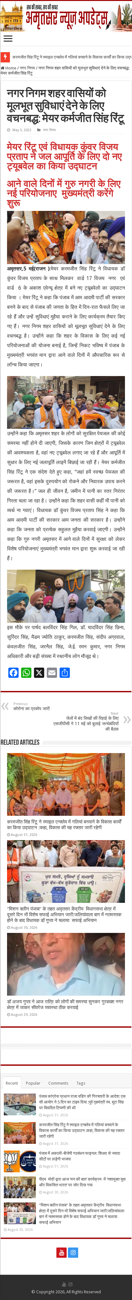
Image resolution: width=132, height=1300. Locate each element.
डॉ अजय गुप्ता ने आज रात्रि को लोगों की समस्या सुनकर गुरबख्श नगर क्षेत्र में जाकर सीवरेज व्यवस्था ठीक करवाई (65, 1004)
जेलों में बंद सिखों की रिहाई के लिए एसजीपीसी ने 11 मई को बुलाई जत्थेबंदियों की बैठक (86, 721)
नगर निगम (27, 68)
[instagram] (73, 1253)
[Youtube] (61, 1253)
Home (10, 68)
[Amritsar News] (66, 16)
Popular (33, 1083)
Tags (80, 1083)
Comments (58, 1083)
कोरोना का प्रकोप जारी (31, 706)
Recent (12, 1083)
